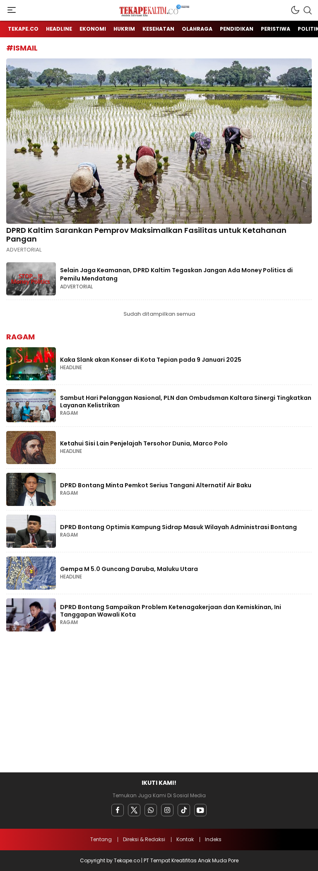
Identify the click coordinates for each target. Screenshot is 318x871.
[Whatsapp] (151, 810)
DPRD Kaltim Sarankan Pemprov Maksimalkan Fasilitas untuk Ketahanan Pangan (146, 234)
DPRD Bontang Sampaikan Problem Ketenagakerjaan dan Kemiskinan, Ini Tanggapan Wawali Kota (170, 611)
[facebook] (117, 810)
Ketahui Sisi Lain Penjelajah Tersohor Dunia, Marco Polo (144, 443)
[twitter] (134, 810)
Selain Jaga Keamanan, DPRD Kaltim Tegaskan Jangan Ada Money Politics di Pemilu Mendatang (176, 274)
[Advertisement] (159, 704)
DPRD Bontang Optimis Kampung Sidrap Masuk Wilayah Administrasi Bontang (178, 527)
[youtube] (200, 810)
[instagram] (167, 810)
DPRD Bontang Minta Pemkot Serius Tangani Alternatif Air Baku (155, 485)
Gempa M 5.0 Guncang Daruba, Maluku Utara (129, 569)
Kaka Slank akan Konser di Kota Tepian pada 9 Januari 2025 (150, 360)
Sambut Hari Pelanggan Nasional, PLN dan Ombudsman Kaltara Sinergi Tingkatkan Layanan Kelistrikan (185, 401)
